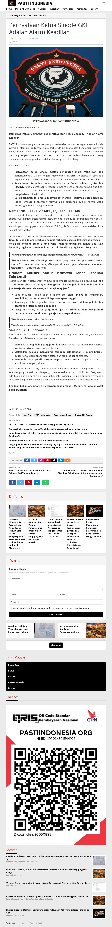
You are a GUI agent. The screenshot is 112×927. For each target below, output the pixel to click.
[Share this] (12, 482)
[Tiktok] (54, 460)
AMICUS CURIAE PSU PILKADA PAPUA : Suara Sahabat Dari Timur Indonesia (30, 470)
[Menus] (104, 3)
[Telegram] (61, 460)
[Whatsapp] (45, 482)
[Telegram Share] (37, 482)
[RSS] (67, 460)
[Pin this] (28, 482)
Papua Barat (14, 665)
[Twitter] (34, 460)
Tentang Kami (36, 923)
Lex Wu (27, 415)
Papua (11, 670)
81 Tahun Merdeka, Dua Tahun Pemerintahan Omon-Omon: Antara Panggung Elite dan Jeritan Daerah (36, 531)
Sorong (11, 688)
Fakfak (11, 676)
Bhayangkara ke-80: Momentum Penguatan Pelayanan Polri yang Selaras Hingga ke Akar (94, 528)
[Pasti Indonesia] (46, 3)
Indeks (24, 923)
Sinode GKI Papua (83, 415)
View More (56, 645)
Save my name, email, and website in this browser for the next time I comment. (50, 608)
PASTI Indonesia (42, 415)
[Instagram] (41, 460)
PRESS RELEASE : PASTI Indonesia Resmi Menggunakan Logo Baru (41, 424)
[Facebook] (27, 460)
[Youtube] (47, 460)
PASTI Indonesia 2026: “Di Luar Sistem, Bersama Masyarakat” (39, 440)
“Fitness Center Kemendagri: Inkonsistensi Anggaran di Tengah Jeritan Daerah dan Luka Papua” (55, 528)
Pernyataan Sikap (62, 415)
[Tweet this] (20, 482)
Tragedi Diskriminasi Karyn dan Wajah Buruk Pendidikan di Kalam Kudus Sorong (48, 429)
